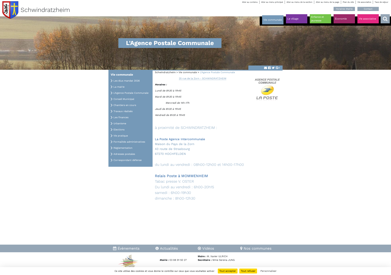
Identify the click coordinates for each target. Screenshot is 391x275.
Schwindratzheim (165, 72)
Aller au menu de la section (299, 2)
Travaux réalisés (123, 111)
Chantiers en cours (124, 105)
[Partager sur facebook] (269, 68)
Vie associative (364, 2)
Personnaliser (268, 271)
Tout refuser (248, 271)
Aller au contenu (250, 2)
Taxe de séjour (381, 2)
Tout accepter (227, 271)
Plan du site (348, 2)
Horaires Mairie (344, 8)
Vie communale (188, 72)
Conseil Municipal (123, 99)
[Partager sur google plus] (278, 68)
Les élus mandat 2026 (126, 80)
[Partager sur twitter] (273, 68)
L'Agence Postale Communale (130, 92)
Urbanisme (119, 123)
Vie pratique (120, 135)
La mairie (118, 86)
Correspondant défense (127, 160)
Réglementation (122, 147)
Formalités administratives (129, 141)
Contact (368, 8)
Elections (118, 129)
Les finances (120, 117)
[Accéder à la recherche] (385, 18)
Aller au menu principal (272, 2)
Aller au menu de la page (327, 2)
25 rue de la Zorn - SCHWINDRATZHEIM (202, 78)
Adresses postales (124, 154)
